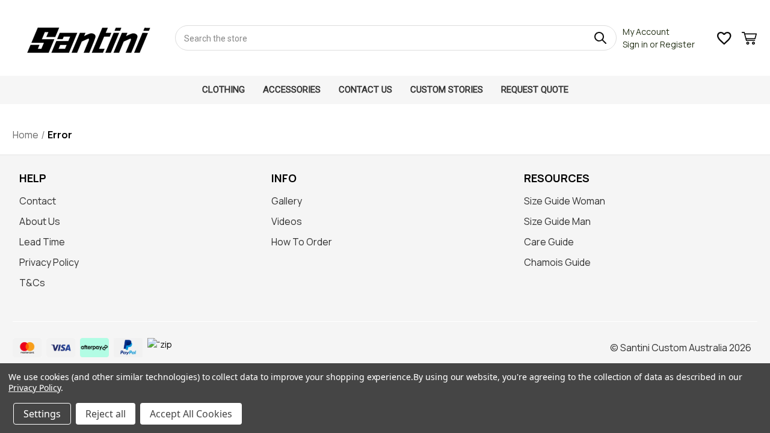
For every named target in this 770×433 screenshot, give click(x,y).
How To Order (301, 241)
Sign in (635, 44)
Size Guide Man (557, 221)
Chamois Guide (557, 262)
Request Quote (534, 89)
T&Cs (32, 282)
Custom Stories (446, 89)
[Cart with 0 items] (749, 40)
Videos (286, 221)
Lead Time (42, 241)
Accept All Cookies (191, 413)
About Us (39, 221)
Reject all (105, 413)
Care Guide (549, 241)
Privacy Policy (49, 262)
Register (677, 44)
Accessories (292, 89)
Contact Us (365, 89)
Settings (42, 413)
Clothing (223, 89)
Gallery (286, 200)
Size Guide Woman (564, 200)
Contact (37, 200)
